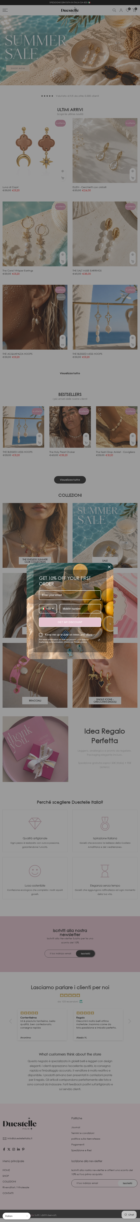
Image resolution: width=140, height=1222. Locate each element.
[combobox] (48, 608)
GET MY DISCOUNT (70, 622)
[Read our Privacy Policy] (99, 640)
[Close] (109, 567)
